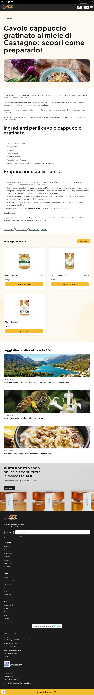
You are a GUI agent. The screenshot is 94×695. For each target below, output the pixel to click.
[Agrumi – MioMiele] (24, 261)
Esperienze (7, 608)
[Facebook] (2, 2)
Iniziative (6, 615)
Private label (7, 594)
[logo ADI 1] (7, 7)
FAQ (5, 587)
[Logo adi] (10, 517)
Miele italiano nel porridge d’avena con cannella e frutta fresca (27, 454)
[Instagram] (9, 2)
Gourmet (6, 550)
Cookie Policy (8, 676)
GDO (5, 591)
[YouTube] (12, 2)
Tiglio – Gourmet (11, 322)
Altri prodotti (8, 563)
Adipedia (6, 618)
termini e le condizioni (17, 537)
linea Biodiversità (45, 218)
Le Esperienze (8, 553)
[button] (91, 1)
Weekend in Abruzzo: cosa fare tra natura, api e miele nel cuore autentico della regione (36, 382)
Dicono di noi (8, 622)
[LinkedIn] (5, 2)
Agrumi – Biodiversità (59, 275)
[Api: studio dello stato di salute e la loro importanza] (47, 401)
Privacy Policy (8, 673)
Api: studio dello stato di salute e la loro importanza (23, 418)
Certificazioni (8, 612)
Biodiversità (7, 557)
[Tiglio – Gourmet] (24, 308)
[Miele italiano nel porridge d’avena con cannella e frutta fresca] (47, 437)
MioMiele (6, 546)
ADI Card (6, 577)
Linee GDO (7, 567)
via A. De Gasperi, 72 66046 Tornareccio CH (17, 640)
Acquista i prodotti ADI (47, 692)
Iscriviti (9, 532)
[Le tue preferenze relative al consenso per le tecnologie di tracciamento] (3, 692)
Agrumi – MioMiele (12, 275)
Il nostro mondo (9, 605)
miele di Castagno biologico (23, 218)
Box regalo (7, 560)
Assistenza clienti (9, 581)
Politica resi (7, 584)
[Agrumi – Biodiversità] (70, 261)
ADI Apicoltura (48, 163)
